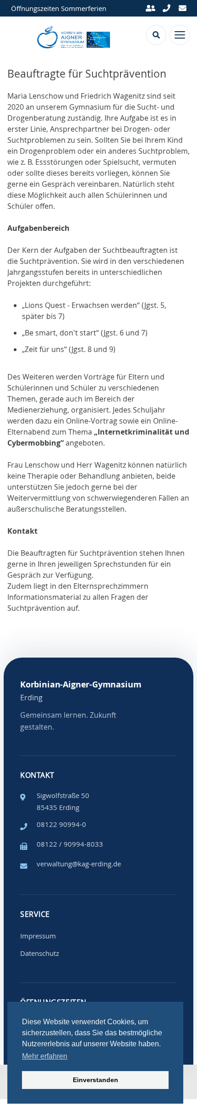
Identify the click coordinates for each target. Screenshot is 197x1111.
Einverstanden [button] (95, 1079)
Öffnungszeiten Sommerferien (58, 8)
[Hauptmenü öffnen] (180, 35)
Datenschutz (39, 953)
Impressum (38, 935)
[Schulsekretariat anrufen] (166, 8)
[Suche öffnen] (156, 35)
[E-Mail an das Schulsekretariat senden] (182, 8)
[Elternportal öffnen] (150, 8)
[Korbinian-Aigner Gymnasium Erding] (74, 35)
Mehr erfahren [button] (44, 1056)
